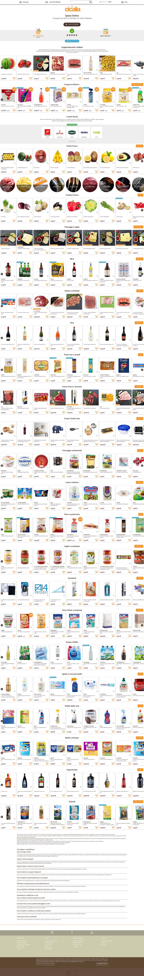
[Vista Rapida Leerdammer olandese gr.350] (31, 244)
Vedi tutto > (139, 546)
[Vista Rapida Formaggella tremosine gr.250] (47, 70)
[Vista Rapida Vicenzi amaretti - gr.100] (130, 102)
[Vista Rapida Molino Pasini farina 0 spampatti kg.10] (113, 627)
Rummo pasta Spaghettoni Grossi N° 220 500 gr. (24, 377)
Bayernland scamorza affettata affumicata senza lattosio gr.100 (73, 472)
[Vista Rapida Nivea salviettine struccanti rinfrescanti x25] (97, 691)
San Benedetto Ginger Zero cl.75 (40, 106)
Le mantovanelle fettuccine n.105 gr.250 (107, 377)
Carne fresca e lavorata (78, 941)
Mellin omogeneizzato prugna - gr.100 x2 (57, 760)
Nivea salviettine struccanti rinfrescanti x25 (89, 696)
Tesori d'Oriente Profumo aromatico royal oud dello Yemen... (8, 696)
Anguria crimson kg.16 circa (6, 74)
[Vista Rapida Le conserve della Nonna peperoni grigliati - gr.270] (64, 563)
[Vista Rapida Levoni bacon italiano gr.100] (31, 308)
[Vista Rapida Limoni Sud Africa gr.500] (113, 163)
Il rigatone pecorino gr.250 (105, 248)
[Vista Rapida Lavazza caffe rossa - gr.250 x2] (14, 102)
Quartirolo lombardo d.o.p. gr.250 (57, 248)
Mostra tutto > (138, 802)
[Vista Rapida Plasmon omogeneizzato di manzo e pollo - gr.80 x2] (130, 755)
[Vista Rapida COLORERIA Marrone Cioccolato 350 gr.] (97, 723)
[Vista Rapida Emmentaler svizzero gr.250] (130, 244)
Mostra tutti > (138, 227)
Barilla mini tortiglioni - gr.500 (123, 376)
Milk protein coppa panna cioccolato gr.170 (56, 504)
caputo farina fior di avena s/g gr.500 (40, 632)
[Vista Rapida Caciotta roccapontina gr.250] (80, 244)
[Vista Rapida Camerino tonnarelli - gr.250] (47, 372)
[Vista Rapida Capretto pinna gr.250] (14, 244)
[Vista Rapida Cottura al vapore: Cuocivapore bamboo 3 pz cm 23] (14, 436)
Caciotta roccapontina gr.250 (73, 248)
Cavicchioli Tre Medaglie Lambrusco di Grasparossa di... (123, 345)
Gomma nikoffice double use (23, 600)
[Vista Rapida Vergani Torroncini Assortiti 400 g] (47, 531)
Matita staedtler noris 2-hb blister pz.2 (123, 600)
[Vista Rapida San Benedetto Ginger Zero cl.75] (47, 102)
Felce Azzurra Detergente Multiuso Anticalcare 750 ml (124, 728)
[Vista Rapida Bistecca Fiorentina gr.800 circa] (64, 404)
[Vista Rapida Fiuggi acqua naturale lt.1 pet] (64, 659)
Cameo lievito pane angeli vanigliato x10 (89, 632)
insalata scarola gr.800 (88, 217)
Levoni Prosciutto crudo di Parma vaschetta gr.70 (57, 313)
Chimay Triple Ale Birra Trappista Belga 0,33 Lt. (106, 281)
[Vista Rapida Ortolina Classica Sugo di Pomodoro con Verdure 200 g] (130, 563)
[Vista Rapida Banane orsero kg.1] (64, 163)
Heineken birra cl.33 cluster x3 (23, 280)
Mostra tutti (72, 141)
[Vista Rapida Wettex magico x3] (31, 723)
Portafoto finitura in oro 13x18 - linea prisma (40, 440)
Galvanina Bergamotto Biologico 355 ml (7, 664)
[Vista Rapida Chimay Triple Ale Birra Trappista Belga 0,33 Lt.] (113, 276)
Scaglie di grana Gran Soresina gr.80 (40, 472)
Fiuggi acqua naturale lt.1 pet (56, 664)
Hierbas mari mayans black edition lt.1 (25, 792)
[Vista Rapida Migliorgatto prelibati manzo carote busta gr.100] (31, 819)
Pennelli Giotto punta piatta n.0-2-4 (74, 600)
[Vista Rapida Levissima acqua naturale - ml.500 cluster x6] (113, 659)
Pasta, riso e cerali (77, 945)
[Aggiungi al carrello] (13, 77)
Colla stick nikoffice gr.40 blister (106, 600)
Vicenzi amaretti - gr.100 (122, 106)
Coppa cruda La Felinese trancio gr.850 (40, 313)
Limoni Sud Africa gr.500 (105, 167)
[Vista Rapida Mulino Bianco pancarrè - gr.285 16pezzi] (113, 531)
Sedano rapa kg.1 (37, 217)
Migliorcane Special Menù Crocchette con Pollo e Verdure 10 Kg (57, 825)
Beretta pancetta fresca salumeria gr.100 (107, 313)
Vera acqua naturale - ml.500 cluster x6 (73, 664)
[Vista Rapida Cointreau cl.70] (14, 787)
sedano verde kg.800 (104, 217)
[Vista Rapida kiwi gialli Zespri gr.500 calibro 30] (97, 163)
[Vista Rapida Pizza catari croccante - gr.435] (31, 627)
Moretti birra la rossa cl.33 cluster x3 (58, 74)
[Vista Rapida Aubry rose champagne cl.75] (47, 340)
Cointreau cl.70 (4, 791)
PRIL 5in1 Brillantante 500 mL (106, 727)
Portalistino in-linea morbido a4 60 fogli (8, 600)
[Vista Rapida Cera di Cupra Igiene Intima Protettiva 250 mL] (47, 691)
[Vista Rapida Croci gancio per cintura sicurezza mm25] (14, 819)
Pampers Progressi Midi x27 (89, 759)
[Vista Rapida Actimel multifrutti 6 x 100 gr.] (31, 499)
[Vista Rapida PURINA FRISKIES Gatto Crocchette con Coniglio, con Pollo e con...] (113, 819)
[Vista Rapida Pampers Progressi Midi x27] (97, 755)
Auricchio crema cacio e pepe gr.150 (7, 472)
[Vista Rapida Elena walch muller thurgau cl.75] (113, 340)
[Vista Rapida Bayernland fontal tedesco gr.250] (97, 468)
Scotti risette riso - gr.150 (89, 106)
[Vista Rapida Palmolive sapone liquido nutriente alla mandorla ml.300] (130, 691)
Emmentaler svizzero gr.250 (122, 248)
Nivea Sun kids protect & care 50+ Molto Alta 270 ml (74, 696)
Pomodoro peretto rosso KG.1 (23, 74)
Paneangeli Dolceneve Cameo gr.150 (73, 632)
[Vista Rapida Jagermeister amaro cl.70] (47, 787)
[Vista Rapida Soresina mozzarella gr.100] (130, 468)
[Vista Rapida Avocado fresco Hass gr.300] (130, 163)
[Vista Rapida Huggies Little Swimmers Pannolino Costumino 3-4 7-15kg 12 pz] (47, 755)
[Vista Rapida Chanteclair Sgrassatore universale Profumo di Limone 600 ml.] (64, 723)
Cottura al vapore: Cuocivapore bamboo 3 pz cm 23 (7, 440)
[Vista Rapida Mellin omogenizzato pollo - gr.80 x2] (14, 755)
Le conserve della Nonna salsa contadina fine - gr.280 (106, 568)
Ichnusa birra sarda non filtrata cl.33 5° (7, 281)
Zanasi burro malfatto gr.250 (122, 504)
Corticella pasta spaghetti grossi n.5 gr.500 (73, 377)
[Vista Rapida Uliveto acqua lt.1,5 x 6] (31, 659)
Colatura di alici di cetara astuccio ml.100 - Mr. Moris (74, 409)
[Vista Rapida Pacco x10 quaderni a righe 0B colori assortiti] (97, 595)
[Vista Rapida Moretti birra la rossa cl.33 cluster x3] (64, 70)
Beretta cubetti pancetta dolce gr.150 (7, 313)
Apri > (140, 195)
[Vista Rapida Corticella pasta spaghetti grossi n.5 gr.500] (80, 372)
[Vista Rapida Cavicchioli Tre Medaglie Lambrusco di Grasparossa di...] (130, 340)
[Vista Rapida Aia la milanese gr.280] (113, 404)
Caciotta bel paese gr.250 (138, 248)
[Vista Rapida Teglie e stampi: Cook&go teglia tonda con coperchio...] (130, 436)
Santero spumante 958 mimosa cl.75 (57, 345)
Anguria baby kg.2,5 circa (23, 167)
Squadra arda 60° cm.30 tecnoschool (55, 600)
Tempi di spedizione (21, 941)
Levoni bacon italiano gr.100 (23, 312)
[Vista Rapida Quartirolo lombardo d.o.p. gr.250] (64, 244)
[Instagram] (52, 933)
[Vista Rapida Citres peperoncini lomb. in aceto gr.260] (97, 563)
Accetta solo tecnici (41, 964)
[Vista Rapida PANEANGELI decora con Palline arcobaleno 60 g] (64, 627)
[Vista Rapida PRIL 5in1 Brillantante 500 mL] (113, 723)
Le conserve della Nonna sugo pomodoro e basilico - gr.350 (40, 568)
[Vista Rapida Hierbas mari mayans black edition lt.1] (31, 787)
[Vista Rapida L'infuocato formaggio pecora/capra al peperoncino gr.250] (47, 244)
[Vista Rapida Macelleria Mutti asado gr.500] (97, 404)
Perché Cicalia (48, 945)
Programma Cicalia (49, 943)
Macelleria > (139, 387)
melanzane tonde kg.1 (55, 217)
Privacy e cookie (20, 947)
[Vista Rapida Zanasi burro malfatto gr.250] (130, 499)
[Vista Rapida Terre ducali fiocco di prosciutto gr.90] (130, 308)
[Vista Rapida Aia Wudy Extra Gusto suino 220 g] (130, 70)
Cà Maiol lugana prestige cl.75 (90, 344)
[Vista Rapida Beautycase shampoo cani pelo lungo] (47, 819)
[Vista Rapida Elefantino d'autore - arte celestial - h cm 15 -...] (64, 436)
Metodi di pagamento (22, 943)
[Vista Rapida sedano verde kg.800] (113, 212)
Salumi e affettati (77, 943)
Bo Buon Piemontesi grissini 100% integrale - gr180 (124, 536)
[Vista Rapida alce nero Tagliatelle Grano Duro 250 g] (113, 102)
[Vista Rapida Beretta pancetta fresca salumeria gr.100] (113, 308)
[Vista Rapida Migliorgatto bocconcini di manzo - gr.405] (97, 819)
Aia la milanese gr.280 (104, 408)
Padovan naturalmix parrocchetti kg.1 (123, 824)
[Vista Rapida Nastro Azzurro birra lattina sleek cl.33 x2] (130, 276)
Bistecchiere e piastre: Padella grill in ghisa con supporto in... (107, 440)
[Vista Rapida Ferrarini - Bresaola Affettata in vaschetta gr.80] (97, 308)
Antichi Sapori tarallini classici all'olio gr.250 (24, 536)
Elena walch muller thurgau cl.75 (106, 344)
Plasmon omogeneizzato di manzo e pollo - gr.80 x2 (122, 760)
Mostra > (139, 146)
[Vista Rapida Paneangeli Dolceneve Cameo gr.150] (80, 627)
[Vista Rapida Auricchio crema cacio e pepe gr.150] (14, 468)
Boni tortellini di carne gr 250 (106, 74)
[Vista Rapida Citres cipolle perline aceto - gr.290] (80, 563)
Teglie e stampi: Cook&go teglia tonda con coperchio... (123, 440)
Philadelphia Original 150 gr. (23, 472)
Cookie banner (20, 949)
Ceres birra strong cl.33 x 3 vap (57, 280)
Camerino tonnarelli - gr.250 (40, 376)
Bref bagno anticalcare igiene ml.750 (40, 728)
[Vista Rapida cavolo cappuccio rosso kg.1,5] (31, 212)
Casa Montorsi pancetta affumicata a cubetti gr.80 (138, 313)
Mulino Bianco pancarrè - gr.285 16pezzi (106, 536)
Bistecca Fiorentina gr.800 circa (57, 408)
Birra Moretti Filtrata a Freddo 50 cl (91, 280)
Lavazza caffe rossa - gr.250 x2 (7, 106)
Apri (141, 514)
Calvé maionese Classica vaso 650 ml (7, 568)
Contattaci (103, 945)
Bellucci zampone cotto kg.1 (23, 408)
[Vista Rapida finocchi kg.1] (14, 212)
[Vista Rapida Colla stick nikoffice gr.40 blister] (113, 595)
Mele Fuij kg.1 (36, 167)
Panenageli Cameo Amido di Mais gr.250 (123, 632)
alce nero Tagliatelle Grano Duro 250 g (106, 106)
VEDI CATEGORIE (73, 24)
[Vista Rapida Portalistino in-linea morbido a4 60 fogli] (14, 595)
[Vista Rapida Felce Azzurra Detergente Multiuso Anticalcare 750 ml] (130, 723)
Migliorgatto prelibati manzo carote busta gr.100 (25, 824)
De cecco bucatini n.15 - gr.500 (90, 376)
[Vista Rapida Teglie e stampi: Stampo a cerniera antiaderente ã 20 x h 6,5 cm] (97, 436)
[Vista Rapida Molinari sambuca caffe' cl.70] (80, 787)
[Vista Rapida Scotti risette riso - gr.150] (97, 102)
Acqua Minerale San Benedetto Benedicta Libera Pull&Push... (40, 664)
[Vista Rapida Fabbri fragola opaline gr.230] (14, 627)
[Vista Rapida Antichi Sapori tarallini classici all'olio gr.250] (31, 531)
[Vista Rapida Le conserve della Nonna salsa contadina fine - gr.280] (113, 563)
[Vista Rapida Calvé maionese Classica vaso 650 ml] (14, 563)
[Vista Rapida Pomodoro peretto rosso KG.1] (31, 70)
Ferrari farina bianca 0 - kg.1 (56, 106)
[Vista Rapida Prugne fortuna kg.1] (80, 163)
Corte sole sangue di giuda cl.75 (7, 344)
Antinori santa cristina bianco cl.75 (91, 74)
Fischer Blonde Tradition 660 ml (40, 280)
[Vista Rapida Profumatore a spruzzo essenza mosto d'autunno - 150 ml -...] (31, 436)
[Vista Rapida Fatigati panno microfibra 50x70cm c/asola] (14, 723)
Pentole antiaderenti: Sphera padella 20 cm (73, 440)
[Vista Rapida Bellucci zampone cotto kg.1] (31, 404)
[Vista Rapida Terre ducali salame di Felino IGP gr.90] (80, 70)
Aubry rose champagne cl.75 (40, 344)
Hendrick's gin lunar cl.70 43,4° (90, 791)
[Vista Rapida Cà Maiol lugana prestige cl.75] (97, 340)
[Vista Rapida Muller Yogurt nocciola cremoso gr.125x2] (47, 499)
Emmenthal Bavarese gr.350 (89, 248)
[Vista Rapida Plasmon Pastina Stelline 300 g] (113, 755)
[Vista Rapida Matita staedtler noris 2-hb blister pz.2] (130, 595)
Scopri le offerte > (72, 84)
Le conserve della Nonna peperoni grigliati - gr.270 (58, 568)
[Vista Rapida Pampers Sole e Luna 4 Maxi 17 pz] (31, 755)
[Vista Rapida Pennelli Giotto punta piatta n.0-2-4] (80, 595)
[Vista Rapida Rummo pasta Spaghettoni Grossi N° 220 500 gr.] (31, 372)
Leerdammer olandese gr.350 (24, 248)
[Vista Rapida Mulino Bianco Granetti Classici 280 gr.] (64, 531)
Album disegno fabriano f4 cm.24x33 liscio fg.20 (39, 600)
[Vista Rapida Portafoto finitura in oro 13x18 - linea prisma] (47, 436)
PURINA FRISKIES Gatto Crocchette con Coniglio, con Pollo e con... (107, 825)
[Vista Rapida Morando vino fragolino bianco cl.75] (31, 340)
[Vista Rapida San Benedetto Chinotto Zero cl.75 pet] (130, 659)
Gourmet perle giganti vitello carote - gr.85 (73, 824)
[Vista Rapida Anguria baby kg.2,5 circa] (31, 163)
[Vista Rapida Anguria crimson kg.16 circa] (14, 70)
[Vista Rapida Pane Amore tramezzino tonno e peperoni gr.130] (97, 531)
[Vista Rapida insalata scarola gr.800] (97, 212)
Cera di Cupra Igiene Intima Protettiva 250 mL (39, 696)
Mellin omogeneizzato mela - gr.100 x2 (73, 760)
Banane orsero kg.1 (54, 167)
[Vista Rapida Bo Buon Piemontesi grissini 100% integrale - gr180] (130, 531)
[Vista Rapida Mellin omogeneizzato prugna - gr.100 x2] (64, 755)
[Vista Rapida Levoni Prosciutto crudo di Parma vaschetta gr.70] (64, 308)
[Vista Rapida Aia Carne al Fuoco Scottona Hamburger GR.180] (14, 404)
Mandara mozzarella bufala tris (57, 472)
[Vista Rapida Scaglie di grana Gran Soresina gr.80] (47, 468)
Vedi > (140, 450)
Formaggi (75, 947)
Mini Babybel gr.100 (137, 472)
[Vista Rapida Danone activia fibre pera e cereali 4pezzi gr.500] (14, 499)
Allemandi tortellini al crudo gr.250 (8, 376)
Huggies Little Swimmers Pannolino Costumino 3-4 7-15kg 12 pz (41, 761)
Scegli (81, 961)
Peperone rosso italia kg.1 (72, 217)
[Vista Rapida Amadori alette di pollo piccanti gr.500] (47, 404)
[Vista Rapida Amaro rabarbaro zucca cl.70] (64, 787)
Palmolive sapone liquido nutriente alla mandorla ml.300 (124, 696)
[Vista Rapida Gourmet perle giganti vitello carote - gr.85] (80, 819)
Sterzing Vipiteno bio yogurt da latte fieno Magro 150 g (73, 504)
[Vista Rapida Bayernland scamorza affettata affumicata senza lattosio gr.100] (80, 468)
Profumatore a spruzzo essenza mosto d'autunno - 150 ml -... (24, 440)
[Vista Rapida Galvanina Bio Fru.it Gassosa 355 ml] (97, 659)
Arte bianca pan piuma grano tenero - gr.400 (73, 536)
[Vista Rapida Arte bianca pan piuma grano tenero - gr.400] (80, 531)
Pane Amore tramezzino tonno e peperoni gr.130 (90, 536)
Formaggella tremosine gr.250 (40, 74)
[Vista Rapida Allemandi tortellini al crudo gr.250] (14, 372)
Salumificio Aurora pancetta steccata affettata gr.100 (73, 313)
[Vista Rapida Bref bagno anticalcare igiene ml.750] (47, 723)
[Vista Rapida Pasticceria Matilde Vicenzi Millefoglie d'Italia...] (80, 102)
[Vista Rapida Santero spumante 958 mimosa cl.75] (64, 340)
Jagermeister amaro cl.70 (39, 791)
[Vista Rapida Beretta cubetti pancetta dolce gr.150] (14, 308)
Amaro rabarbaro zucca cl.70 (56, 791)
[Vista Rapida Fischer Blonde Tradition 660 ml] (47, 276)
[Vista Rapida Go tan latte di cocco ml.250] (113, 499)
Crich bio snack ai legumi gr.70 (7, 536)
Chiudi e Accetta (102, 964)
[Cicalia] (72, 8)
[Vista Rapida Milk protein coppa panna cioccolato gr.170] (64, 499)
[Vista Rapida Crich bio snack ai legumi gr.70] (14, 531)
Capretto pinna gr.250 (5, 248)
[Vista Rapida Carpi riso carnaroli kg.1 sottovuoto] (64, 372)
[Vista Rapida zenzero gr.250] (130, 212)
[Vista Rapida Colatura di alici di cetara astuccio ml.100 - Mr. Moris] (80, 404)
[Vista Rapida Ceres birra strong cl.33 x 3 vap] (64, 276)
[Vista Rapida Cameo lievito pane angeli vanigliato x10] (97, 627)
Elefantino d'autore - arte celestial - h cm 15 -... (57, 440)
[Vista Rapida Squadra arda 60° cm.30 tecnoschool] (64, 595)
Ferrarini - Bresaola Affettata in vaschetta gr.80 (90, 313)
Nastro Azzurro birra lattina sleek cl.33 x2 (123, 281)
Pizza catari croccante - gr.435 (24, 632)
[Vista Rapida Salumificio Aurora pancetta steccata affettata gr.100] (80, 308)
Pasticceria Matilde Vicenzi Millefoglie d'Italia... (72, 106)
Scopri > (140, 291)
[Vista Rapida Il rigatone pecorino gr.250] (113, 244)
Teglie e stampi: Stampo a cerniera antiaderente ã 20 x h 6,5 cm (91, 440)
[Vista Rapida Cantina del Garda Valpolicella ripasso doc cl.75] (80, 340)
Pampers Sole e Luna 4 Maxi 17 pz (24, 759)
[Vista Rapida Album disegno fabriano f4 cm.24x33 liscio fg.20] (47, 595)
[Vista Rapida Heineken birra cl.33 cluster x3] (31, 276)
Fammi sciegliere (50, 964)
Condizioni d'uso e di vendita (23, 945)
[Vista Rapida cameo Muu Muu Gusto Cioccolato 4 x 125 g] (97, 499)
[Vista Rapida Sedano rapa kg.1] (47, 212)
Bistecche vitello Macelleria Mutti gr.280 (123, 409)
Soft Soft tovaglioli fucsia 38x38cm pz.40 (25, 106)
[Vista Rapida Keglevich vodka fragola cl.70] (130, 787)
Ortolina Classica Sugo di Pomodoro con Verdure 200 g (123, 568)
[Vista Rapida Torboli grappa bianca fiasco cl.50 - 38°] (113, 787)
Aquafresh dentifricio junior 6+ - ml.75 (106, 696)
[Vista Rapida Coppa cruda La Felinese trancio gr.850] (47, 308)
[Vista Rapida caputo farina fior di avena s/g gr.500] (47, 627)
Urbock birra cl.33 (70, 280)
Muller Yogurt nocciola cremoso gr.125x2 (40, 504)
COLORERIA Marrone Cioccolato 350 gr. (90, 728)
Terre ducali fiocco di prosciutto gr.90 (123, 313)
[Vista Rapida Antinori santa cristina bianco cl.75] (97, 70)
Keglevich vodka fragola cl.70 (123, 791)
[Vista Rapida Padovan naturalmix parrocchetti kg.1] (130, 819)
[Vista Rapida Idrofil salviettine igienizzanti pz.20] (64, 691)
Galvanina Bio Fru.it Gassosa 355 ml (90, 664)
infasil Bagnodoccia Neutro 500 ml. (24, 696)
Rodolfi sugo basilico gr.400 (23, 568)
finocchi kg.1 (3, 217)
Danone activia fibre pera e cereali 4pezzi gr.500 (8, 504)
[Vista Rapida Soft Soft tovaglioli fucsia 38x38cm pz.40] (31, 102)
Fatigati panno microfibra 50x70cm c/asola (8, 728)
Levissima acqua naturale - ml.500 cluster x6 (107, 664)
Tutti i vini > (139, 323)
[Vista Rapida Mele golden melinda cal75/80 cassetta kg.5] (14, 163)
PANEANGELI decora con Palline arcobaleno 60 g (57, 632)
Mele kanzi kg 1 (136, 167)
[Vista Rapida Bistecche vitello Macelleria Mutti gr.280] (130, 404)
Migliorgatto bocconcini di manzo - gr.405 (91, 824)
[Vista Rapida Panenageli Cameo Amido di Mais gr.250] (130, 627)
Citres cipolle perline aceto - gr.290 (74, 568)
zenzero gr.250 (120, 217)
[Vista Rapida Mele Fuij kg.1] (47, 163)
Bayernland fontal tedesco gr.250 (90, 472)
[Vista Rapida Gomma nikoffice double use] (31, 595)
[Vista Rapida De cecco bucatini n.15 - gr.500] (97, 372)
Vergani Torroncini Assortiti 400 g (41, 536)
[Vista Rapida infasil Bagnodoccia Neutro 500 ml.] (31, 691)
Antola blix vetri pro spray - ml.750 (74, 727)
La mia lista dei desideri (106, 941)
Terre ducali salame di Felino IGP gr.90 (74, 74)
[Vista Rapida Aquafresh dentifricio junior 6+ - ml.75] (113, 691)
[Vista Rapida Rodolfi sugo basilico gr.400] (31, 563)
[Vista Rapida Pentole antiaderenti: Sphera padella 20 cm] (80, 436)
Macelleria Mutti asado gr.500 (90, 408)
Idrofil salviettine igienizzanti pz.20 (58, 695)
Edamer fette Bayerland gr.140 (106, 472)
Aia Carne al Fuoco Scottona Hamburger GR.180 (7, 409)
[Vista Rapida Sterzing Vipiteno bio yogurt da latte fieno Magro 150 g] (80, 499)
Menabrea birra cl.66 (137, 280)
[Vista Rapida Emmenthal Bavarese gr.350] (97, 244)
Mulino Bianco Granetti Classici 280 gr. (57, 536)
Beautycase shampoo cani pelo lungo (40, 824)
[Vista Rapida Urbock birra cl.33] (80, 276)
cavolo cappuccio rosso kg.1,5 (23, 217)
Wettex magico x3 (21, 727)
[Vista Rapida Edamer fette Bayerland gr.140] (113, 468)
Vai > (141, 355)
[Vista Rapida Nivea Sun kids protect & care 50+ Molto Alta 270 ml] (80, 691)
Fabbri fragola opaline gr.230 (7, 632)
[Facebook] (72, 933)
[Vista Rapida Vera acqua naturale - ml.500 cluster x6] (80, 659)
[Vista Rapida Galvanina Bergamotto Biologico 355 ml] (14, 659)
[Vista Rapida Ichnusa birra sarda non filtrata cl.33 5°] (14, 276)
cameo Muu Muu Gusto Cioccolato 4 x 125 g (91, 504)
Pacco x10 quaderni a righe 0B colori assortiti (90, 600)
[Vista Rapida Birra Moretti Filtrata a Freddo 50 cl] (97, 276)
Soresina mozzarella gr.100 (122, 472)
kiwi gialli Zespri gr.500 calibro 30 (90, 167)
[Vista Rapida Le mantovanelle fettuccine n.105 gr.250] (113, 372)
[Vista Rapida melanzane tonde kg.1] (64, 212)
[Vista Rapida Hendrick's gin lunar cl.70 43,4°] (97, 787)
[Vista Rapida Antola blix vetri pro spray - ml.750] (80, 723)
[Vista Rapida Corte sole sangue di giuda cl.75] (14, 340)
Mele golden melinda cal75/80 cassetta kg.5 (7, 168)
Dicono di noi (48, 947)
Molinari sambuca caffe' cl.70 (73, 791)
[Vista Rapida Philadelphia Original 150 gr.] (31, 468)
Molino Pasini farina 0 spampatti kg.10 (106, 632)
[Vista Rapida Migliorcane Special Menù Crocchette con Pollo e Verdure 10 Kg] (64, 819)
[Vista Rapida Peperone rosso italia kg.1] (80, 212)
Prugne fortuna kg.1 (71, 167)
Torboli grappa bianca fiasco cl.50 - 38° (107, 792)
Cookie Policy (73, 961)
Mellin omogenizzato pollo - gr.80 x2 (8, 760)
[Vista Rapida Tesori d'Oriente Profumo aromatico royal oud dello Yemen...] (14, 691)
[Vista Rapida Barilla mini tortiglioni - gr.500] (130, 372)
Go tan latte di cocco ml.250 (106, 504)
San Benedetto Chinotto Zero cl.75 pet (123, 664)
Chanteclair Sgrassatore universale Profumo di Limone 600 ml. (58, 729)
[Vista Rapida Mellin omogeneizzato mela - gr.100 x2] (80, 755)
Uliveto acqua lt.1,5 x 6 (22, 664)
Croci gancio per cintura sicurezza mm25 (8, 824)
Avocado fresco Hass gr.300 (122, 167)
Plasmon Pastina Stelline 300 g (106, 759)
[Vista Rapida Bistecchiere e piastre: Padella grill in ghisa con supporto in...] (113, 436)
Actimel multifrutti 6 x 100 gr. (23, 504)
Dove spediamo (48, 949)
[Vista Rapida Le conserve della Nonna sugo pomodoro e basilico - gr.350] (47, 563)
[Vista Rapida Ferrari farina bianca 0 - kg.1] (64, 102)
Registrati (103, 943)
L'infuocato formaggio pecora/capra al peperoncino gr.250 (40, 250)
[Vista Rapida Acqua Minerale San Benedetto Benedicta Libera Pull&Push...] (47, 659)
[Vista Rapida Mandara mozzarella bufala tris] (64, 468)
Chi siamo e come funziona (51, 941)
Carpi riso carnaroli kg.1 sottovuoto (58, 376)
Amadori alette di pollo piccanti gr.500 (40, 409)
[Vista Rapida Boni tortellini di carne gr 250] (113, 70)
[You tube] (91, 933)
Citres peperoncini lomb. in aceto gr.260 (90, 568)
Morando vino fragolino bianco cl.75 (24, 345)
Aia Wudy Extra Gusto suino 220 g (124, 74)
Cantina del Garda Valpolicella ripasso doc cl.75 (73, 345)
